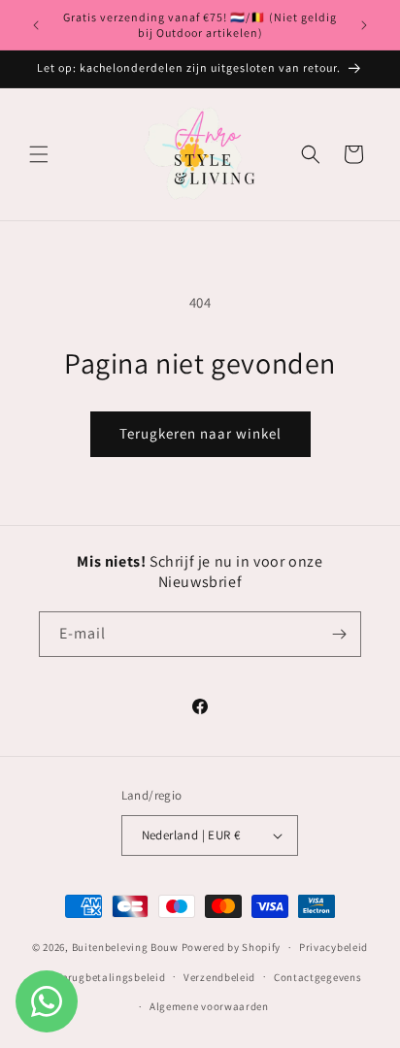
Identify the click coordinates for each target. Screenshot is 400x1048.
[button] (38, 154)
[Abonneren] (338, 634)
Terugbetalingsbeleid (110, 977)
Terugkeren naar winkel (200, 433)
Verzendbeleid (219, 977)
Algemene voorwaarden (209, 1006)
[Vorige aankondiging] (36, 25)
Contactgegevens (318, 977)
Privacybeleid (333, 947)
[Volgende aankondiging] (364, 25)
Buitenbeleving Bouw (125, 947)
